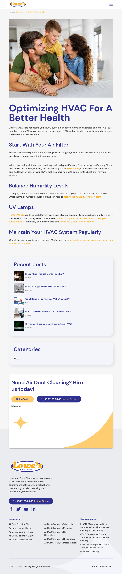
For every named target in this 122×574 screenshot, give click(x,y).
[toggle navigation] (111, 4)
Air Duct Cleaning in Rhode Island (59, 539)
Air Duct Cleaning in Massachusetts (60, 542)
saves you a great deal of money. (77, 221)
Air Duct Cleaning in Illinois (21, 532)
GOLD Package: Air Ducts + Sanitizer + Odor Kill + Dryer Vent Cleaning (95, 537)
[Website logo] (18, 4)
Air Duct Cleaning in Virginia (22, 535)
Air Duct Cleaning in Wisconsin (58, 524)
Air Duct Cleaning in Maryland (58, 528)
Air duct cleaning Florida (20, 528)
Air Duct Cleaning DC (19, 524)
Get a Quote (22, 399)
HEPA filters (73, 168)
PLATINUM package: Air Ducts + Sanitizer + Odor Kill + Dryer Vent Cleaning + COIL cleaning (95, 527)
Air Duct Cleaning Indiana (20, 539)
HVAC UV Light (17, 214)
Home (11, 12)
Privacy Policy (106, 566)
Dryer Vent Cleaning (89, 551)
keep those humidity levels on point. (82, 196)
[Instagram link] (11, 509)
